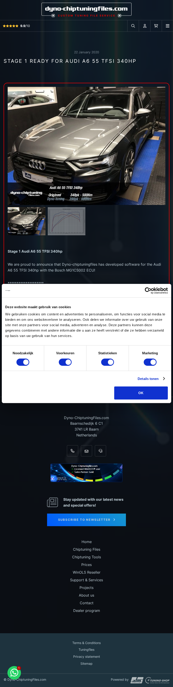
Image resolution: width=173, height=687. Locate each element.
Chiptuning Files (86, 549)
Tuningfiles (86, 649)
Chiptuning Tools (86, 557)
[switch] (65, 362)
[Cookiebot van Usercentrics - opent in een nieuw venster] (148, 290)
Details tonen (148, 379)
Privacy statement (86, 656)
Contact (86, 603)
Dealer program (86, 610)
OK (140, 393)
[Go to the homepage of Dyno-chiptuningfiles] (86, 10)
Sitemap (86, 663)
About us (86, 595)
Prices (86, 564)
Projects (86, 587)
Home (87, 541)
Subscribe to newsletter (84, 519)
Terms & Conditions (86, 643)
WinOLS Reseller (86, 572)
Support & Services (86, 580)
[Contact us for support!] (14, 673)
